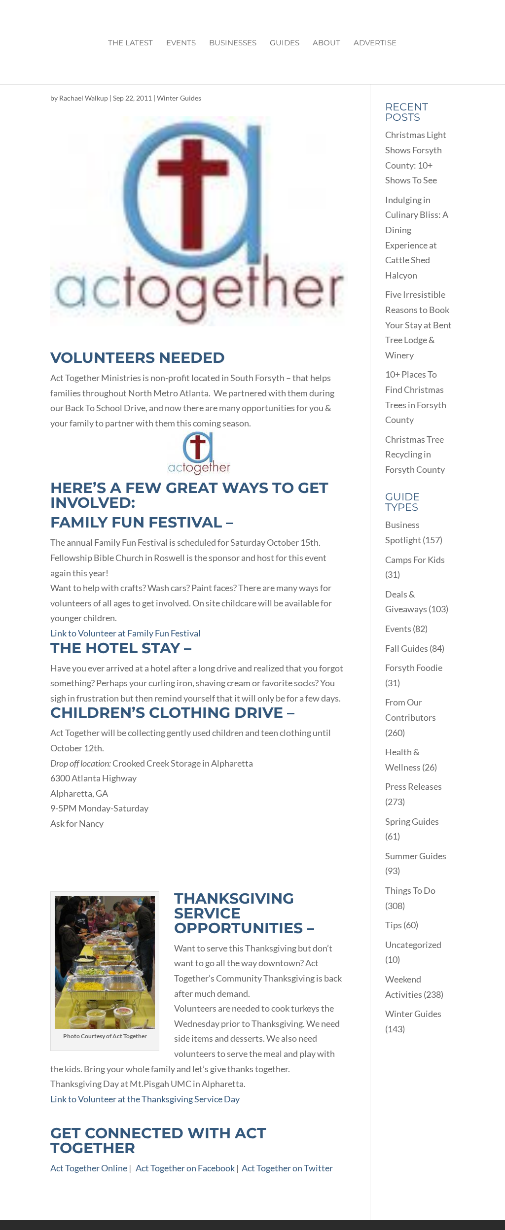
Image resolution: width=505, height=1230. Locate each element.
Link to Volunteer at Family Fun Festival (125, 633)
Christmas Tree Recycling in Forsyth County (415, 454)
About (326, 43)
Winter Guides (179, 98)
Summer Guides (415, 855)
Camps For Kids (415, 559)
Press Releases (413, 786)
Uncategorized (413, 944)
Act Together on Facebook (185, 1167)
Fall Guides (406, 648)
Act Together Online (88, 1167)
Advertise (375, 43)
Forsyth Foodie (413, 667)
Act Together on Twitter (287, 1167)
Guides (284, 43)
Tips (393, 924)
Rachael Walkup (83, 98)
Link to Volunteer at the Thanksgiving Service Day (145, 1098)
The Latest (130, 43)
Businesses (232, 43)
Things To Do (410, 890)
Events (181, 43)
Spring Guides (412, 821)
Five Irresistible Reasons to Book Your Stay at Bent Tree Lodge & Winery (418, 324)
